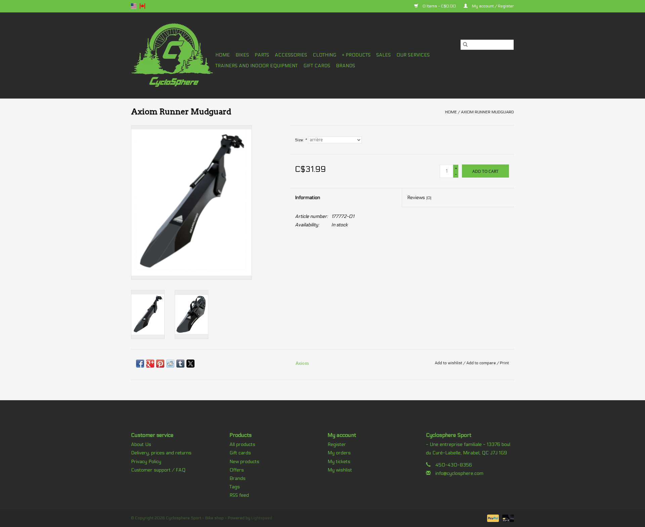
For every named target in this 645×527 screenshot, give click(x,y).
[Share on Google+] (150, 364)
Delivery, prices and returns (161, 453)
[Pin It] (160, 364)
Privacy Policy (146, 461)
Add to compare (481, 363)
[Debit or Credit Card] (507, 518)
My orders (339, 453)
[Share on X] (190, 364)
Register (337, 444)
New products (244, 461)
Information (307, 197)
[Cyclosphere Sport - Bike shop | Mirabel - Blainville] (172, 55)
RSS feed (239, 495)
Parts (262, 55)
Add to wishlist (449, 363)
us (133, 6)
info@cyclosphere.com (459, 473)
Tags (234, 487)
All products (242, 444)
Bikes (242, 55)
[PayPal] (492, 518)
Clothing (324, 55)
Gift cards (316, 66)
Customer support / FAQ (158, 470)
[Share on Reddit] (170, 364)
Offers (236, 470)
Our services (413, 55)
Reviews (419, 197)
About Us (141, 444)
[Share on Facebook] (140, 364)
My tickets (339, 461)
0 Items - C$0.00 (439, 6)
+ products (356, 55)
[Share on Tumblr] (180, 364)
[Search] (465, 44)
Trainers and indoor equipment (256, 66)
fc (142, 6)
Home (222, 55)
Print (504, 363)
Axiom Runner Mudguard (487, 112)
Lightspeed (261, 518)
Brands (345, 66)
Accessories (291, 55)
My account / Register (492, 6)
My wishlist (340, 470)
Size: (301, 140)
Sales (383, 55)
